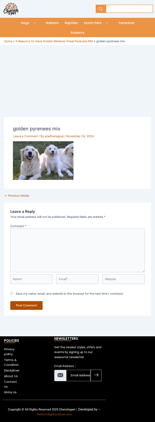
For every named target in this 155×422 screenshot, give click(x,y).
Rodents (77, 32)
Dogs (25, 23)
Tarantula (126, 23)
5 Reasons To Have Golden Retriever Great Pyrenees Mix (54, 41)
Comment (18, 226)
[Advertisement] (77, 87)
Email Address (65, 366)
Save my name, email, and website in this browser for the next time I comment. (70, 293)
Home (8, 41)
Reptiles (71, 23)
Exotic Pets (93, 23)
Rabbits (52, 23)
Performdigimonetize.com (54, 414)
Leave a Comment (25, 136)
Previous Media (16, 195)
